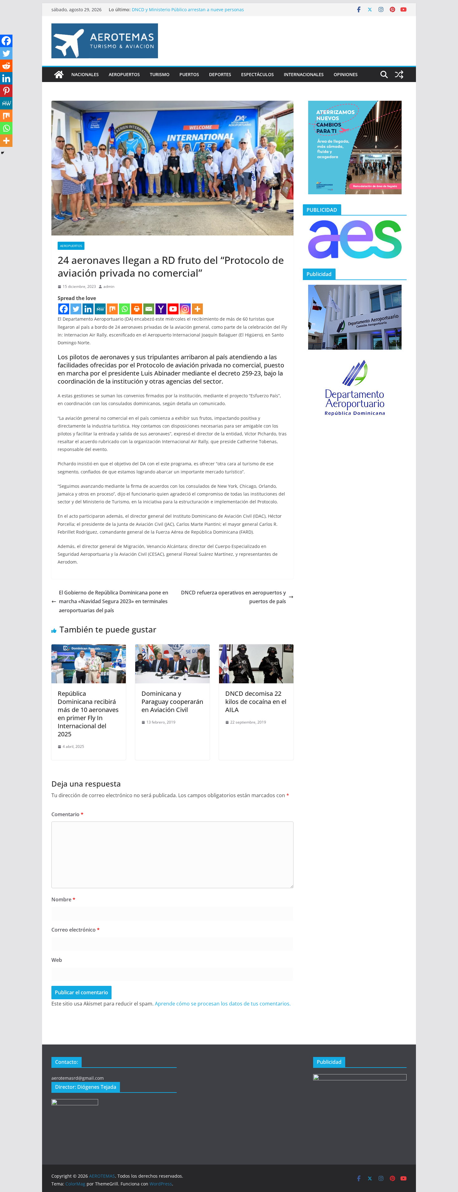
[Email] (148, 308)
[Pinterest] (6, 91)
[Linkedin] (88, 308)
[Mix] (112, 308)
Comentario (67, 814)
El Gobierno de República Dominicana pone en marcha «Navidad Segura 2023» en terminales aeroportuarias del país (113, 601)
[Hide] (2, 152)
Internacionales (304, 74)
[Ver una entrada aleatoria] (399, 74)
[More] (197, 308)
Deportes (220, 74)
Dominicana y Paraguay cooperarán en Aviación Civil (172, 701)
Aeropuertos (124, 74)
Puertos (189, 74)
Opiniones (346, 74)
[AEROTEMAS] (58, 74)
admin (108, 286)
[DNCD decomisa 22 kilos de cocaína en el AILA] (256, 648)
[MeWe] (100, 308)
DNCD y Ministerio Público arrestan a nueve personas (188, 9)
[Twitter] (75, 308)
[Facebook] (63, 308)
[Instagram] (185, 308)
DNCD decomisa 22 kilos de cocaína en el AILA (255, 701)
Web (56, 960)
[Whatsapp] (124, 308)
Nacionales (85, 74)
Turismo (159, 74)
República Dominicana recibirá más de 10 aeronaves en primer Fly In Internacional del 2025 (88, 713)
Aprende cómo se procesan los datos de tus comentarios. (223, 1003)
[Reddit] (6, 66)
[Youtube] (173, 308)
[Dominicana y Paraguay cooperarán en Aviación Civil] (172, 648)
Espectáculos (257, 74)
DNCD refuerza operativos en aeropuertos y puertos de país (233, 597)
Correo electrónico (75, 929)
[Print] (136, 308)
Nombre (63, 899)
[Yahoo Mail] (160, 308)
